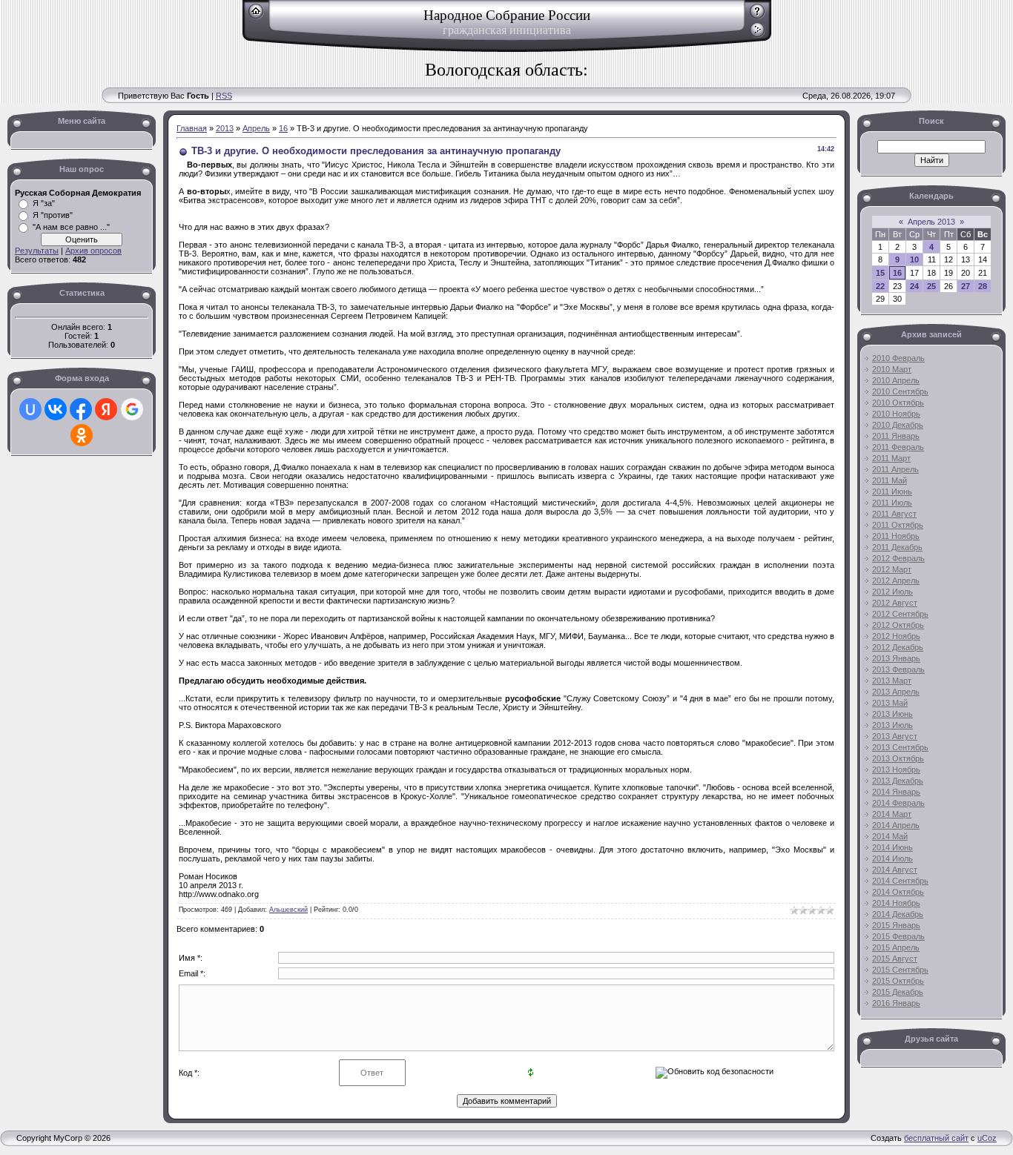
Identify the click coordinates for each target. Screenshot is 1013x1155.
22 (880, 286)
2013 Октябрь (898, 758)
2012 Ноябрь (896, 636)
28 (982, 286)
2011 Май (889, 480)
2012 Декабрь (897, 647)
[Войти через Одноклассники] (81, 435)
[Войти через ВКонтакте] (55, 409)
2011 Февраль (898, 447)
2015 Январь (896, 925)
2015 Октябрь (898, 980)
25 (931, 286)
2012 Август (894, 602)
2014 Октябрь (898, 891)
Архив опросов (93, 250)
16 (283, 128)
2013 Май (890, 702)
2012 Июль (892, 591)
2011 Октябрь (897, 524)
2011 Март (891, 458)
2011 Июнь (892, 491)
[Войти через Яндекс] (106, 409)
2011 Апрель (895, 469)
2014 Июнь (892, 847)
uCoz (987, 1138)
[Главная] (256, 16)
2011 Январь (896, 435)
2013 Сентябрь (900, 747)
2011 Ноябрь (896, 536)
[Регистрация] (757, 16)
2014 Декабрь (897, 914)
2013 (225, 128)
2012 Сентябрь (900, 613)
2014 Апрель (896, 825)
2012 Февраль (898, 558)
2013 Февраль (898, 669)
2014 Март (891, 814)
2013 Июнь (892, 713)
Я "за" (44, 203)
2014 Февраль (898, 802)
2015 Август (894, 958)
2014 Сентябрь (900, 880)
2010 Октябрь (898, 402)
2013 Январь (896, 658)
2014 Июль (892, 858)
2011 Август (894, 513)
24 (914, 286)
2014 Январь (896, 791)
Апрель (256, 128)
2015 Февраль (898, 936)
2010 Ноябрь (896, 413)
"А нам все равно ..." (71, 226)
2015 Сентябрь (900, 969)
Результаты (37, 250)
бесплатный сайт (936, 1138)
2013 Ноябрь (896, 769)
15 (880, 272)
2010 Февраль (898, 358)
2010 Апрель (896, 380)
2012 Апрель (896, 580)
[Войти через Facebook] (81, 409)
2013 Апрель (896, 691)
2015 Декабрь (897, 991)
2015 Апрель (896, 947)
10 (914, 259)
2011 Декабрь (897, 547)
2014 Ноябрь (896, 902)
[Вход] (757, 34)
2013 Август (894, 736)
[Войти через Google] (132, 409)
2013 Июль (892, 725)
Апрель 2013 (931, 221)
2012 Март (891, 569)
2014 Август (894, 869)
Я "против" (53, 215)
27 (965, 286)
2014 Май (890, 836)
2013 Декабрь (897, 780)
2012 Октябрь (898, 624)
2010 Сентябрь (900, 391)
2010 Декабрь (897, 424)
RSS (224, 95)
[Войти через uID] (30, 409)
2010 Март (891, 369)
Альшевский (288, 909)
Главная (191, 128)
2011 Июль (892, 502)
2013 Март (891, 680)
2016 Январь (896, 1003)
